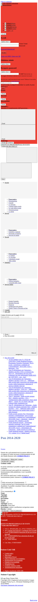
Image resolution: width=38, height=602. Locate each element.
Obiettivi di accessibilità (12, 562)
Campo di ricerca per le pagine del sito (12, 315)
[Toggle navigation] (16, 170)
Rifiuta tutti (16, 459)
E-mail (21, 74)
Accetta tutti (8, 461)
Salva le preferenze (15, 511)
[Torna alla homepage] (19, 145)
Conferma (10, 143)
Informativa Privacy (11, 557)
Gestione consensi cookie (12, 566)
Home (6, 334)
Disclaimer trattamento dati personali (12, 585)
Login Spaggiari (15, 81)
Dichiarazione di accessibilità (14, 560)
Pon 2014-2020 (9, 358)
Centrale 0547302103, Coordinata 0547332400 (22, 530)
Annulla (4, 143)
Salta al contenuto (6, 1)
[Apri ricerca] (21, 155)
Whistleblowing (9, 564)
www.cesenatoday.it (7, 491)
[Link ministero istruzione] (9, 3)
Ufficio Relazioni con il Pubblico (15, 559)
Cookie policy (9, 553)
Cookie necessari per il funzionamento (13, 482)
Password (22, 46)
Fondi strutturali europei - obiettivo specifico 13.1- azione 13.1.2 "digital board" (22, 432)
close (3, 179)
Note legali (8, 555)
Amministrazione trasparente (13, 567)
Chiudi (3, 94)
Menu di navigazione (26, 353)
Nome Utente (23, 44)
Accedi (3, 34)
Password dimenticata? (8, 49)
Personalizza (5, 459)
